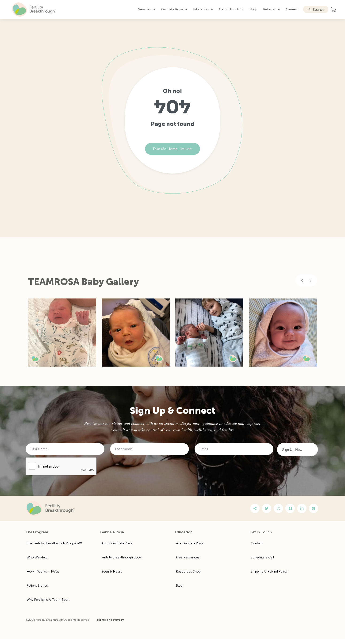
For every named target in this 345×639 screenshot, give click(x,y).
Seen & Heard (111, 571)
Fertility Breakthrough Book (121, 557)
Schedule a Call (262, 557)
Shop (253, 9)
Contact (257, 543)
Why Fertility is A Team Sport (48, 600)
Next (310, 280)
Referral (269, 9)
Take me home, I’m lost (172, 149)
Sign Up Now (292, 450)
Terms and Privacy (110, 619)
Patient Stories (37, 586)
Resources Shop (188, 571)
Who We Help (37, 557)
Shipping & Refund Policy (269, 571)
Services (144, 9)
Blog (179, 586)
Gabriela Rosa (172, 9)
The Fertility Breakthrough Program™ (54, 543)
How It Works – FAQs (43, 571)
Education (201, 9)
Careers (292, 9)
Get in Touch (229, 9)
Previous (302, 280)
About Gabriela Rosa (116, 543)
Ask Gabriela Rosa (189, 543)
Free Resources (187, 557)
